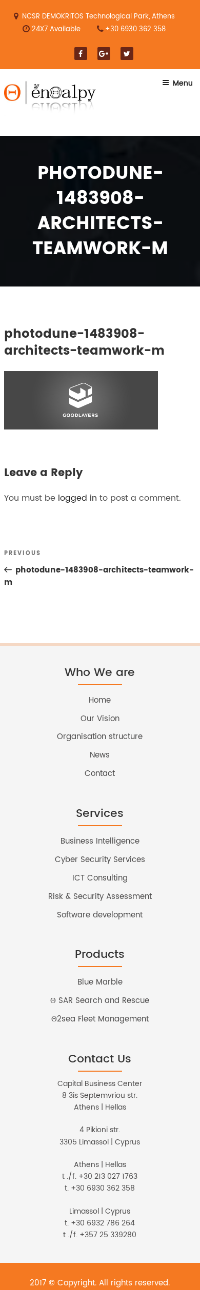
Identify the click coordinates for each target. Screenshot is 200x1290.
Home (100, 700)
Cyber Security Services (100, 859)
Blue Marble (100, 982)
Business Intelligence (100, 841)
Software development (100, 915)
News (100, 755)
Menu (183, 83)
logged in (77, 498)
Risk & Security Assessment (100, 896)
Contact (100, 773)
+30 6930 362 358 (135, 29)
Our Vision (100, 718)
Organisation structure (100, 736)
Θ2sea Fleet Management (100, 1019)
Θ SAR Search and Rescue (99, 1000)
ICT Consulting (100, 878)
